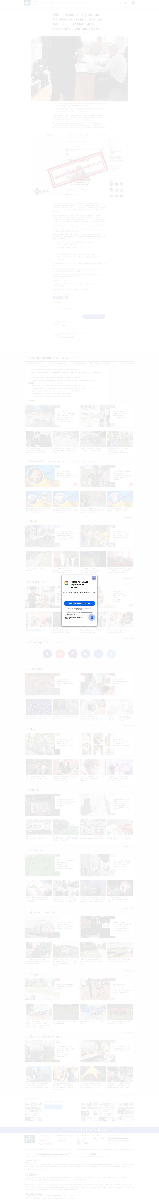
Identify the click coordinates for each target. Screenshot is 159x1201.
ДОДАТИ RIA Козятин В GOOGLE (79, 603)
